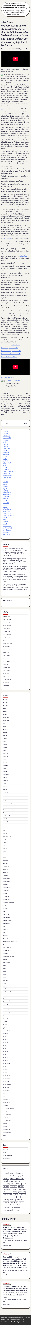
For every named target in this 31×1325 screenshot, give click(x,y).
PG (4, 831)
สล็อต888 (6, 496)
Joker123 (5, 792)
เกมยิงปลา (5, 1093)
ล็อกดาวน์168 (6, 1031)
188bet (5, 702)
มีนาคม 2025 (6, 667)
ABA (4, 723)
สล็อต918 (5, 1060)
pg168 (5, 484)
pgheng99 (6, 452)
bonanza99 (6, 753)
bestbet (5, 741)
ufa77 (4, 965)
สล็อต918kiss (6, 1063)
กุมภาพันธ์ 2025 (7, 670)
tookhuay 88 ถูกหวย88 (8, 956)
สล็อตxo (5, 1072)
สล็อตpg (5, 1069)
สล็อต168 (5, 1039)
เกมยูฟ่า (5, 1096)
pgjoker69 (5, 845)
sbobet (4, 905)
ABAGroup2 (6, 726)
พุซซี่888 (5, 1022)
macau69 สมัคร (7, 822)
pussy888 (6, 444)
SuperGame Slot (7, 947)
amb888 (5, 735)
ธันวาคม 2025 (6, 640)
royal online (6, 890)
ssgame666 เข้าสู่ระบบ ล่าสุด (10, 941)
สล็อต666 (5, 1051)
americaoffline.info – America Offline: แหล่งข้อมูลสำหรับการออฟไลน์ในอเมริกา (14, 6)
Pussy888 (5, 875)
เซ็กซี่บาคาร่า (6, 1102)
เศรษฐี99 (5, 1123)
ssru (4, 944)
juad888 (5, 801)
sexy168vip (6, 914)
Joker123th (20, 1178)
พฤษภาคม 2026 (7, 625)
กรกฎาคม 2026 (7, 619)
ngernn (5, 825)
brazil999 (5, 756)
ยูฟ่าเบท (5, 1028)
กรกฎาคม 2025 (7, 655)
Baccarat (5, 738)
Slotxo (4, 932)
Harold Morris (25, 49)
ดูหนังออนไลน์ (7, 528)
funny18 (5, 768)
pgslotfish (6, 1186)
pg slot (5, 519)
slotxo (5, 507)
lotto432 (5, 819)
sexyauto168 (6, 917)
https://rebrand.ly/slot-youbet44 (11, 351)
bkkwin (5, 747)
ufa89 (4, 968)
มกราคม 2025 (6, 673)
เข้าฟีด (4, 1152)
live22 (5, 457)
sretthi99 (5, 938)
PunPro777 (6, 866)
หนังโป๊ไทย (6, 511)
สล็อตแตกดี (6, 1087)
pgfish (4, 842)
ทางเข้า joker (7, 530)
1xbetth (5, 711)
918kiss (5, 431)
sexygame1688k (7, 923)
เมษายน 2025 (6, 664)
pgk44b (5, 848)
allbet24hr (5, 729)
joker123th (6, 798)
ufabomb (5, 977)
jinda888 (5, 789)
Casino (4, 759)
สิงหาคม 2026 (6, 616)
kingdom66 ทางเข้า (7, 804)
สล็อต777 (5, 1054)
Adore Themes (23, 1322)
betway (5, 744)
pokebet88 (6, 863)
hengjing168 (6, 774)
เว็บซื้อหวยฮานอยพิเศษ (8, 1108)
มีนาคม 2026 (6, 631)
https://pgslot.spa (8, 515)
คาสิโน (5, 989)
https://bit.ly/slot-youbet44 (9, 348)
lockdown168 (6, 816)
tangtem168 (6, 950)
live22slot (5, 813)
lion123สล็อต (6, 807)
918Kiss (5, 714)
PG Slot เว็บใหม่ (7, 837)
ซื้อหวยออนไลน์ (8, 475)
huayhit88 (5, 777)
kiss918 (5, 521)
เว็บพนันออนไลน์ (7, 1114)
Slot (4, 926)
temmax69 (6, 953)
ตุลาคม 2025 (6, 646)
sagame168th (7, 438)
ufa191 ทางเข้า (7, 962)
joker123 (5, 433)
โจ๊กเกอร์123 (7, 534)
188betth (5, 705)
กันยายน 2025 (6, 649)
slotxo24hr (6, 935)
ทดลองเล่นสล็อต (8, 1194)
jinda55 (5, 486)
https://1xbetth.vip (8, 513)
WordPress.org (7, 1158)
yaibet (4, 983)
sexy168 (5, 911)
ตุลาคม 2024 (6, 682)
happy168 (5, 771)
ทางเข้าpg (5, 1004)
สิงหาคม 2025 (6, 652)
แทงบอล (5, 1126)
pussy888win (6, 881)
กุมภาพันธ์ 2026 (7, 634)
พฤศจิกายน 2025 (7, 643)
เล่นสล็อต (5, 1105)
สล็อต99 (5, 1066)
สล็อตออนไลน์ (6, 1075)
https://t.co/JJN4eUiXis (13, 380)
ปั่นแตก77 (5, 1019)
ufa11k (5, 959)
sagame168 (6, 896)
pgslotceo (5, 860)
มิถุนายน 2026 (6, 622)
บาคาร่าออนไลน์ (8, 471)
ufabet (4, 974)
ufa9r (4, 971)
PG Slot (5, 833)
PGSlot (5, 851)
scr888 (5, 908)
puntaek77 (6, 872)
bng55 (4, 750)
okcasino (5, 828)
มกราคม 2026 (6, 637)
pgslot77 (5, 467)
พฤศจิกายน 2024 (7, 679)
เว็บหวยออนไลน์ (7, 1120)
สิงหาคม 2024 (6, 685)
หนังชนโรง (6, 436)
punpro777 (6, 473)
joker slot (6, 532)
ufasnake (5, 980)
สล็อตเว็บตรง (8, 239)
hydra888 (5, 780)
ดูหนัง (5, 459)
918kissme (6, 720)
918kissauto (6, 717)
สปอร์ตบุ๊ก (5, 1033)
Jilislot (4, 783)
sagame (5, 893)
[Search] (26, 9)
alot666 (5, 732)
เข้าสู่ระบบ (5, 1149)
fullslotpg (6, 454)
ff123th (5, 762)
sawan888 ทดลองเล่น (8, 902)
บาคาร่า (5, 505)
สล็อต (4, 1036)
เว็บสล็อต (5, 1117)
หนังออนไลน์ (7, 463)
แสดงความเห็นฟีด (7, 1155)
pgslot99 (5, 857)
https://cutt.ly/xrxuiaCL (8, 377)
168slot (5, 699)
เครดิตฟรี (5, 1099)
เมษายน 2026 (6, 628)
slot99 (5, 488)
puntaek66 (6, 869)
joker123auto (6, 795)
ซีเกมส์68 (5, 995)
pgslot (5, 450)
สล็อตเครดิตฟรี (6, 1078)
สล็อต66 (5, 490)
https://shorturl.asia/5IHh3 (9, 357)
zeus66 (5, 986)
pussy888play (6, 878)
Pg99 (20, 1181)
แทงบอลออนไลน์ (7, 1129)
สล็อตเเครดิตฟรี (7, 1084)
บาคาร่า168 (6, 448)
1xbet (4, 708)
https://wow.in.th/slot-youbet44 (10, 354)
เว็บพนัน (5, 1111)
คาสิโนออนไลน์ (7, 992)
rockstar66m (6, 887)
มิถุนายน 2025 (6, 658)
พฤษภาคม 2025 (7, 661)
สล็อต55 (5, 1045)
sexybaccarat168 (7, 920)
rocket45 (5, 884)
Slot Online (5, 929)
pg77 (4, 839)
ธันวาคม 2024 (6, 676)
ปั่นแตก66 (6, 469)
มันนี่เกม (5, 1024)
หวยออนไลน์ (7, 477)
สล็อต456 (5, 1042)
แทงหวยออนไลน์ (7, 1132)
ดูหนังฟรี (5, 442)
